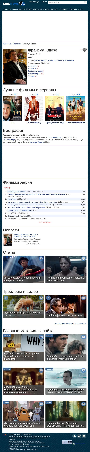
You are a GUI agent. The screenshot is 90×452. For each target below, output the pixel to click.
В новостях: (33, 66)
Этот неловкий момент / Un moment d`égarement (26, 208)
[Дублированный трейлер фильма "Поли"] (23, 307)
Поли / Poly (12, 199)
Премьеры (16, 9)
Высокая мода (9, 140)
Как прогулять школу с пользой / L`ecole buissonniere (28, 205)
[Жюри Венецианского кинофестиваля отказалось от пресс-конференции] (23, 381)
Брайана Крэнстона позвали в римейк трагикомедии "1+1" (26, 236)
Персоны (73, 9)
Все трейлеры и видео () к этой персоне (70, 323)
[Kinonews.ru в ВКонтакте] (79, 436)
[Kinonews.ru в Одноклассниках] (84, 436)
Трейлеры (27, 9)
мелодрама (69, 60)
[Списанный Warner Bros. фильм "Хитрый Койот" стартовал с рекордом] (23, 348)
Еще (80, 9)
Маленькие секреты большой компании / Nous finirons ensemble (32, 202)
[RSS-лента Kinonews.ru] (74, 436)
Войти (44, 2)
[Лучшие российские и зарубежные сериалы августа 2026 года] (23, 415)
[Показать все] (45, 222)
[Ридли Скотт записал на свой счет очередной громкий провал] (65, 348)
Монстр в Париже (37, 142)
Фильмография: (36, 74)
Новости (7, 9)
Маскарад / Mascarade (16, 191)
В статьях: (33, 68)
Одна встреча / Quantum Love (19, 210)
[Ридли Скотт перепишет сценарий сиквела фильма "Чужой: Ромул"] (65, 381)
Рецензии (37, 9)
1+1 (12, 123)
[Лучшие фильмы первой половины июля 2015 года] (65, 270)
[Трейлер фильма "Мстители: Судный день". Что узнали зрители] (65, 415)
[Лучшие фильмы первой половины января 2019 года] (23, 270)
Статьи (46, 9)
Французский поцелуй (55, 123)
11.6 (9, 213)
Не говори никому (34, 123)
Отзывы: (32, 76)
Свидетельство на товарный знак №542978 (23, 450)
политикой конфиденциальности (20, 443)
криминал (52, 60)
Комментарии (33, 244)
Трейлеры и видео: (36, 71)
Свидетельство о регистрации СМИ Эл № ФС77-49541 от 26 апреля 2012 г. (29, 447)
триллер (60, 60)
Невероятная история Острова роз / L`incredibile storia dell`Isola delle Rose (36, 194)
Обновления (27, 434)
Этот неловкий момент (76, 123)
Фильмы (54, 9)
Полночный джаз (54, 137)
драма (37, 60)
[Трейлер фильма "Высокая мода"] (65, 307)
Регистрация (34, 2)
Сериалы (63, 9)
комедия (44, 60)
